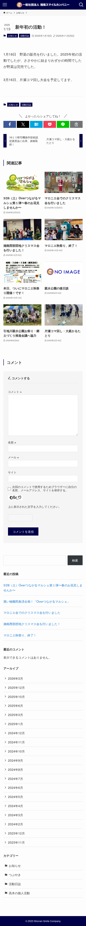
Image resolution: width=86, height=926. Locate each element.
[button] (9, 124)
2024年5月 (15, 796)
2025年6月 (15, 705)
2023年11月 (16, 842)
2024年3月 (15, 815)
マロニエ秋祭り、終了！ (19, 635)
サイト (12, 472)
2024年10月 (16, 751)
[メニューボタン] (5, 5)
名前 (12, 442)
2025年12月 (16, 687)
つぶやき (15, 874)
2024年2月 (15, 824)
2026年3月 (15, 678)
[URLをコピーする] (76, 124)
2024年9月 (15, 760)
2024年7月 (15, 778)
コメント (15, 392)
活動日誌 (24, 35)
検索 (75, 560)
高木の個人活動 (19, 893)
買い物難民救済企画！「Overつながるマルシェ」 (36, 601)
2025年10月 (16, 696)
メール (13, 457)
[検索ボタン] (81, 5)
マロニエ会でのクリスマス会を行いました (31, 612)
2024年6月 (15, 787)
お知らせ (12, 35)
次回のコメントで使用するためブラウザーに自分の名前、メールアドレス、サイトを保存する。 (44, 488)
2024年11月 (16, 742)
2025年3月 (15, 714)
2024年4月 (15, 806)
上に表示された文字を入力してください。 (34, 507)
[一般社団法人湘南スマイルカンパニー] (42, 5)
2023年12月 (16, 833)
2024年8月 (15, 769)
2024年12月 (16, 733)
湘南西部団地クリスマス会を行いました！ (31, 624)
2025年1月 (15, 724)
